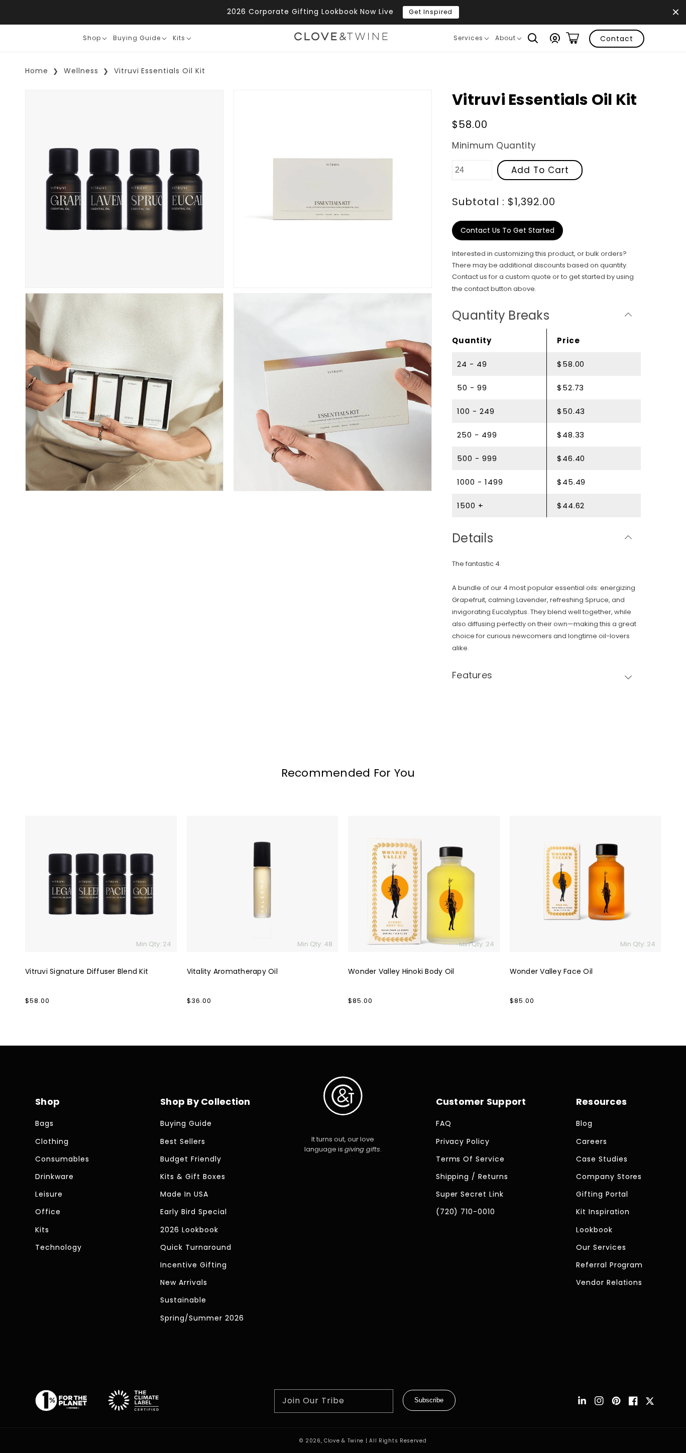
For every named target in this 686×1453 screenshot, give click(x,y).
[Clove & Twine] (341, 38)
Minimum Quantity (494, 145)
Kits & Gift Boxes (192, 1177)
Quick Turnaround (196, 1247)
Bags (44, 1123)
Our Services (601, 1247)
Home (36, 71)
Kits (181, 40)
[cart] (572, 38)
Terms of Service (470, 1159)
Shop (94, 40)
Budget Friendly (190, 1159)
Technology (58, 1247)
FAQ (443, 1123)
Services (471, 40)
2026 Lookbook (189, 1230)
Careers (591, 1141)
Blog (584, 1123)
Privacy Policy (463, 1141)
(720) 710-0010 (466, 1212)
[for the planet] (71, 1402)
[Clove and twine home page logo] (343, 1123)
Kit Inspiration (603, 1212)
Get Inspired (431, 12)
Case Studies (602, 1159)
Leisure (49, 1194)
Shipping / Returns (472, 1177)
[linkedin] (582, 1401)
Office (48, 1212)
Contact (616, 39)
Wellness (81, 71)
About (508, 40)
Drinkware (54, 1177)
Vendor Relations (609, 1282)
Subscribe (428, 1400)
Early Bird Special (193, 1212)
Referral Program (609, 1265)
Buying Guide (139, 40)
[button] (533, 38)
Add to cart (540, 170)
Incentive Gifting (193, 1265)
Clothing (52, 1141)
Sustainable (183, 1300)
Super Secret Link (470, 1194)
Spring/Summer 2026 (202, 1318)
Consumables (62, 1159)
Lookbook (594, 1230)
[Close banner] (675, 12)
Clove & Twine (344, 1440)
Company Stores (609, 1177)
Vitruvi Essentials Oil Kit (159, 71)
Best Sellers (182, 1141)
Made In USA (184, 1194)
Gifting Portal (602, 1194)
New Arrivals (183, 1282)
